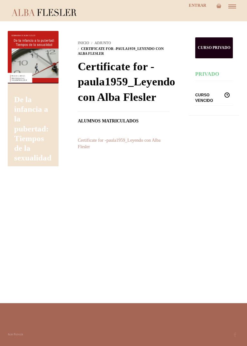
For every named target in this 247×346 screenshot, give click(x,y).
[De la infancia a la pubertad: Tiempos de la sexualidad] (33, 56)
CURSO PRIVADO (214, 47)
